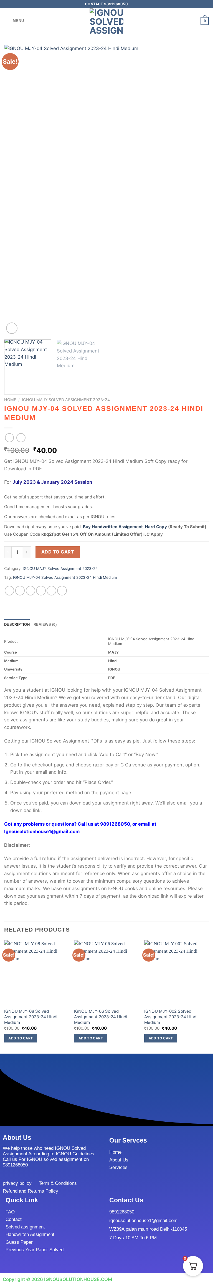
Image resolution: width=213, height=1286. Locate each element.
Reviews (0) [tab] (45, 624)
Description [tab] (17, 624)
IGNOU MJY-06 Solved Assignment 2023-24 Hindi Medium (100, 1017)
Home (10, 399)
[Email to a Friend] (41, 590)
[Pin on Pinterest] (51, 590)
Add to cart (57, 552)
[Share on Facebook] (20, 590)
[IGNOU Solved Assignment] (106, 21)
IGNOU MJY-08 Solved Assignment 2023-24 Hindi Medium (30, 1017)
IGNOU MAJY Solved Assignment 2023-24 (66, 399)
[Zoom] (11, 328)
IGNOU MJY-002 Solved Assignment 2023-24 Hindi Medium (170, 1017)
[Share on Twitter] (31, 590)
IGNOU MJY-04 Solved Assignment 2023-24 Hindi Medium (65, 577)
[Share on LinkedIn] (62, 590)
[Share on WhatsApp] (9, 590)
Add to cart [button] (20, 1038)
